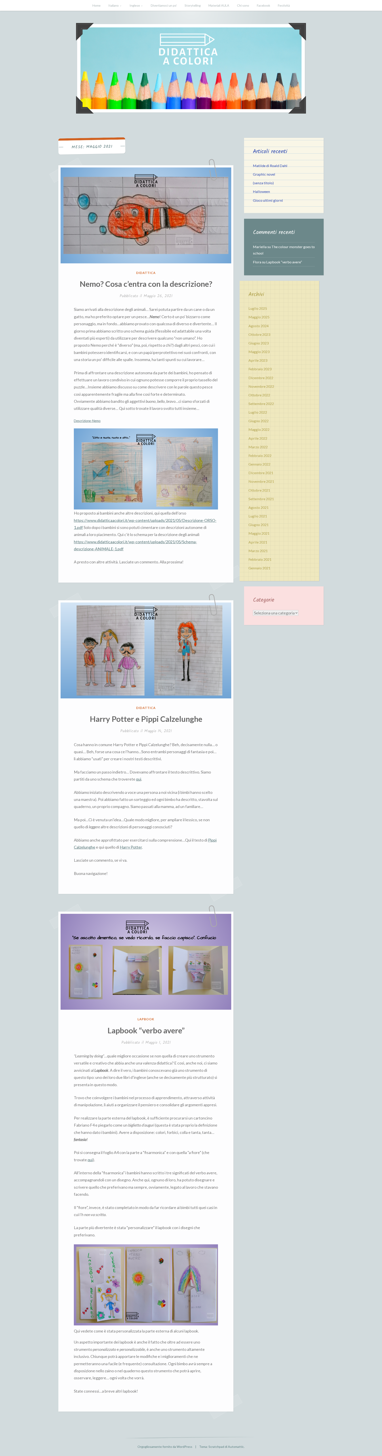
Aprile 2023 (257, 360)
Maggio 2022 (258, 429)
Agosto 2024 (258, 326)
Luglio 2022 (257, 412)
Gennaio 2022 (259, 464)
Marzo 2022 (258, 447)
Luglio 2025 (257, 308)
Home (96, 5)
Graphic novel (264, 174)
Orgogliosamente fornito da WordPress (165, 1446)
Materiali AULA (218, 5)
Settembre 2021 (261, 499)
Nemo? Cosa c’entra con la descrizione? (146, 283)
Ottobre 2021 (259, 490)
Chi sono (243, 5)
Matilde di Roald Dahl (270, 165)
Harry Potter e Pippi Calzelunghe (146, 718)
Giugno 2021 (258, 525)
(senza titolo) (263, 183)
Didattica (146, 273)
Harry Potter (131, 847)
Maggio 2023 (258, 352)
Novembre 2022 (261, 386)
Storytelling (193, 5)
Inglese (135, 5)
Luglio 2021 (257, 516)
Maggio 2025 (258, 317)
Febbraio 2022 (259, 455)
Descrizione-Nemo (87, 421)
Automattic (236, 1446)
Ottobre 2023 (259, 334)
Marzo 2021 (258, 551)
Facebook (263, 5)
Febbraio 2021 (259, 559)
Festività (284, 5)
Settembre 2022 (261, 403)
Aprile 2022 (257, 438)
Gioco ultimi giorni (268, 200)
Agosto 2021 (258, 507)
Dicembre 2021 (260, 473)
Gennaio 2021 (259, 568)
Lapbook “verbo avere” (146, 1030)
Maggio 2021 (258, 533)
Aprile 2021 (257, 542)
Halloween (261, 191)
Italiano (113, 5)
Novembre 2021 (261, 481)
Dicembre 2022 (260, 378)
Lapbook (146, 1019)
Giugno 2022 (258, 421)
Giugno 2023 (258, 343)
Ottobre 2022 (259, 395)
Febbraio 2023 (259, 369)
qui (138, 779)
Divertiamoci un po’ (164, 5)
